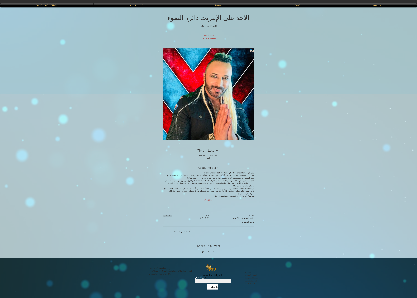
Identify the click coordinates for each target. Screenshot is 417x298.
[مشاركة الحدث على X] (209, 252)
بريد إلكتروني (199, 278)
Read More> (208, 200)
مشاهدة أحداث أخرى (208, 38)
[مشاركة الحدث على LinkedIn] (203, 252)
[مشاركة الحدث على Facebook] (214, 252)
